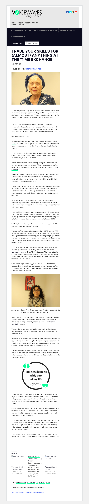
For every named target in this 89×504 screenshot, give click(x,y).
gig (37, 482)
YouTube (76, 12)
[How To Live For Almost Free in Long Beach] (36, 466)
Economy (31, 482)
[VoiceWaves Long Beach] (28, 13)
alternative (21, 482)
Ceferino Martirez (33, 69)
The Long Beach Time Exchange (17, 468)
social (42, 482)
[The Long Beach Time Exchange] (19, 459)
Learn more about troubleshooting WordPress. (28, 492)
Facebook (67, 12)
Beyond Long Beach (45, 30)
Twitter (70, 12)
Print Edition (67, 30)
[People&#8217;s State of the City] (52, 459)
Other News (18, 36)
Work (48, 482)
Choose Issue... (31, 43)
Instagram (73, 12)
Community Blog (21, 30)
